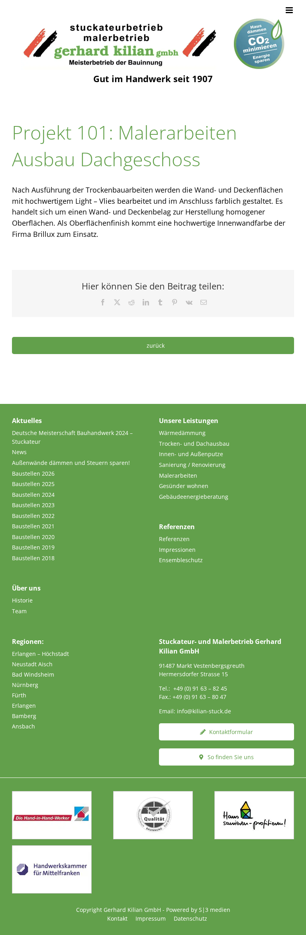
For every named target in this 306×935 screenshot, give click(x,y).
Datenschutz (190, 918)
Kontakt (117, 918)
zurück (156, 345)
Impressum (150, 918)
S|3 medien (214, 909)
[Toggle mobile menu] (290, 10)
